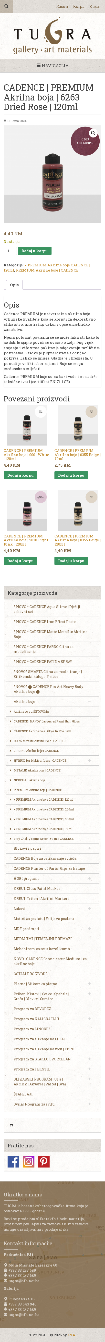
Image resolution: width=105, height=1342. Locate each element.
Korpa (78, 6)
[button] (93, 133)
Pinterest (44, 1162)
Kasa (94, 6)
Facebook (13, 1162)
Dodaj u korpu (34, 250)
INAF (73, 1334)
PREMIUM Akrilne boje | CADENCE (47, 270)
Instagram (28, 1162)
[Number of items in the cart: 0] (11, 1125)
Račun (62, 6)
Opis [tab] (14, 284)
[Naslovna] (52, 35)
